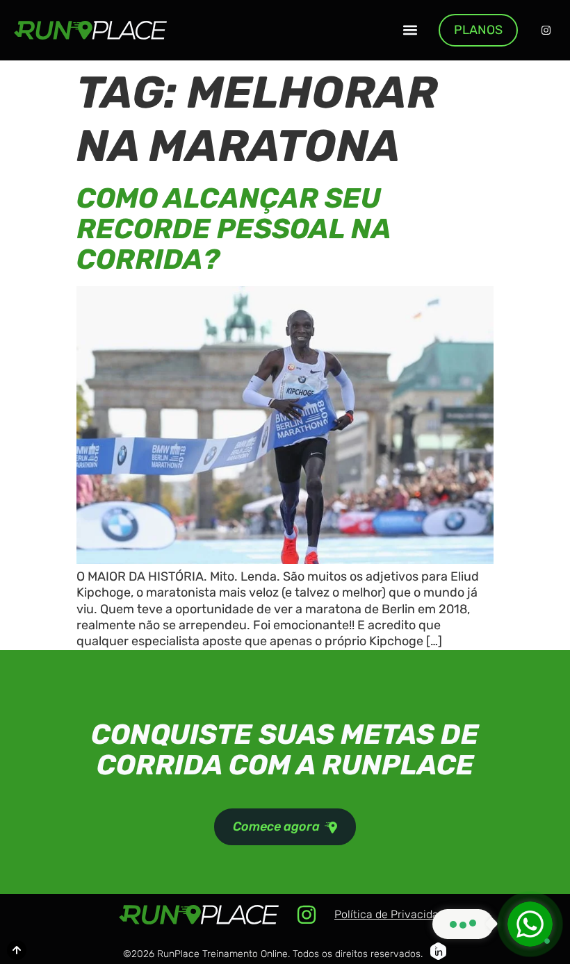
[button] (409, 30)
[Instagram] (545, 29)
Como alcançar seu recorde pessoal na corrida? (233, 229)
